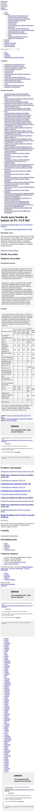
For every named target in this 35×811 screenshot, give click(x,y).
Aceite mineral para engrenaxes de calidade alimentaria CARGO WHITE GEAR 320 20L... (18, 114)
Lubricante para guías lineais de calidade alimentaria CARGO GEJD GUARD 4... (19, 99)
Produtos (6, 14)
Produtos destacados (27, 567)
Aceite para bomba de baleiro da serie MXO (17, 498)
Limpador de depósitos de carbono (17, 36)
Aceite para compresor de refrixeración (19, 19)
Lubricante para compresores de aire (18, 16)
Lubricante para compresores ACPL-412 (16, 491)
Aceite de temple (12, 22)
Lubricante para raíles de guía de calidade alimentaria (19, 177)
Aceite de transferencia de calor (17, 20)
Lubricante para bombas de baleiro (17, 17)
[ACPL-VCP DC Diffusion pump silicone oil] (17, 511)
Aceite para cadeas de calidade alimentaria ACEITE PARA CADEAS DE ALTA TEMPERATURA (19, 165)
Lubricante (7, 56)
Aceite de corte (12, 24)
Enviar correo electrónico (8, 584)
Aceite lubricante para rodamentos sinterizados (21, 30)
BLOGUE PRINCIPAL (16, 568)
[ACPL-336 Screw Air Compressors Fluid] (17, 471)
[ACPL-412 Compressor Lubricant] (13, 487)
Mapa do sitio (4, 568)
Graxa (9, 35)
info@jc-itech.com (20, 562)
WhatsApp (4, 586)
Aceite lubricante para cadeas (16, 32)
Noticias (6, 41)
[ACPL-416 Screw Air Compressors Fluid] (17, 501)
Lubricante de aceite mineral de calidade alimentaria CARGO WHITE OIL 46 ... (19, 105)
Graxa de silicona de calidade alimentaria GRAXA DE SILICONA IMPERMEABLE (18, 205)
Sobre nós (7, 40)
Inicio (6, 12)
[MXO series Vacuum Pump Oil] (14, 494)
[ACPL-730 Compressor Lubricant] (13, 480)
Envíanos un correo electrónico (9, 250)
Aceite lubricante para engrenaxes (17, 33)
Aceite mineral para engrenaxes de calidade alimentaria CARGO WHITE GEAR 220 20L (17, 120)
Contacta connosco (9, 44)
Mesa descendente (9, 46)
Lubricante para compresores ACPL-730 (16, 484)
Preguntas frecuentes (10, 43)
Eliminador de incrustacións (16, 38)
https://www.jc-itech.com (11, 564)
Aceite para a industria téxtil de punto (18, 28)
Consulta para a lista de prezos (9, 536)
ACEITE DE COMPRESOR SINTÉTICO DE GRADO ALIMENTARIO (17, 199)
